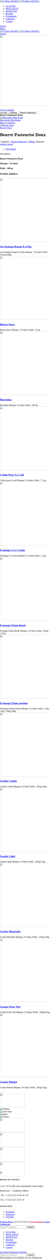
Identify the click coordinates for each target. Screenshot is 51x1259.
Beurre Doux (6, 128)
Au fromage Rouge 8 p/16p (16, 246)
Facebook (10, 1212)
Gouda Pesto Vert (10, 1006)
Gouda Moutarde (10, 931)
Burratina (6, 399)
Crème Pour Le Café (12, 474)
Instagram (10, 1214)
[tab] (28, 149)
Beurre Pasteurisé (28, 112)
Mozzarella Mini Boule (10, 120)
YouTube (10, 1217)
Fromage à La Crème (12, 550)
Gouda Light (7, 856)
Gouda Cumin (8, 780)
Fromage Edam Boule (13, 625)
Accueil (4, 112)
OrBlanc (14, 112)
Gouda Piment (8, 1081)
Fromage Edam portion (14, 703)
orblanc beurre (6, 144)
